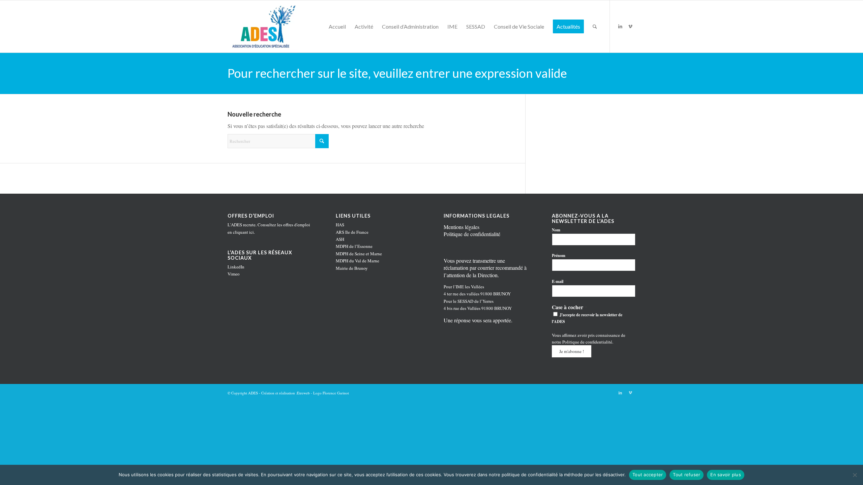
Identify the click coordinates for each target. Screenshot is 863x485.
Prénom (558, 255)
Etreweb (303, 392)
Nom (556, 230)
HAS (340, 225)
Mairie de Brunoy (352, 268)
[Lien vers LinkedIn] (620, 26)
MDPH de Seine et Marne (359, 254)
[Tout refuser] (854, 475)
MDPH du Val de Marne (357, 261)
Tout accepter (647, 474)
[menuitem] (337, 26)
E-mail (559, 281)
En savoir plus (725, 474)
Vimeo (234, 274)
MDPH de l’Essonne (354, 246)
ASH (340, 239)
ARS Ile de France (352, 232)
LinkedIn (236, 267)
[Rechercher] (594, 26)
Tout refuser (686, 474)
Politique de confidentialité (472, 233)
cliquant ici (243, 232)
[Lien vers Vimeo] (630, 26)
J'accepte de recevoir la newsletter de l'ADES (587, 318)
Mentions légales (461, 226)
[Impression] (263, 26)
